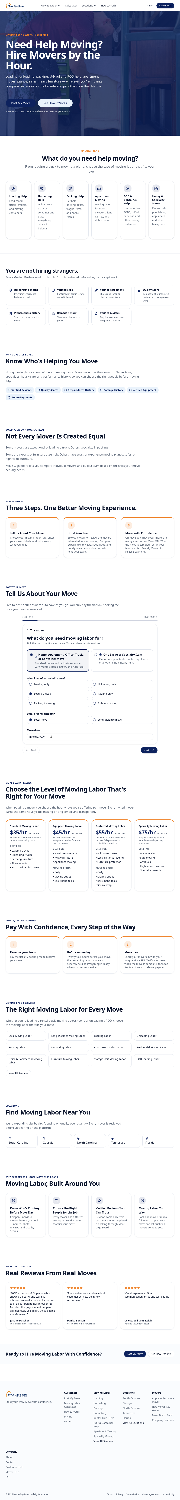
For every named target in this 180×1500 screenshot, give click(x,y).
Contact (10, 1462)
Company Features (163, 1420)
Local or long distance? (41, 713)
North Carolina (131, 1408)
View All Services (18, 1073)
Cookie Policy (132, 1494)
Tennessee (129, 1413)
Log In (150, 5)
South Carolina (131, 1398)
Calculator (71, 5)
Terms (110, 1494)
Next (146, 750)
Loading (98, 1398)
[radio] (31, 654)
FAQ (8, 1477)
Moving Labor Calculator (72, 1405)
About (9, 1457)
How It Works (109, 5)
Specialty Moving (104, 1436)
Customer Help (14, 1467)
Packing (98, 1408)
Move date (33, 730)
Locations (87, 5)
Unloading (100, 1403)
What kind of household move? (46, 678)
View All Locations (133, 1423)
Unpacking (100, 1413)
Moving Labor (49, 5)
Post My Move (165, 5)
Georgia (127, 1403)
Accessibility (168, 1494)
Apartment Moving (105, 1431)
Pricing (68, 1416)
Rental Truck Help (104, 1418)
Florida (127, 1418)
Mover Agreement (151, 1494)
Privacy (119, 1494)
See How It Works (55, 103)
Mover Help (12, 1472)
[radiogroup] (90, 660)
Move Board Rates (162, 1415)
